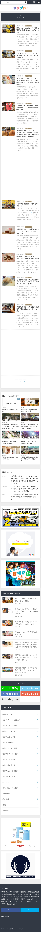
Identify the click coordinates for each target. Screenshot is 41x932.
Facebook (10, 909)
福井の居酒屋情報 (8, 765)
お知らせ (5, 810)
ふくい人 (5, 782)
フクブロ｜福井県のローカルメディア (13, 929)
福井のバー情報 (8, 742)
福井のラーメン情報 (9, 748)
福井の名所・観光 (8, 776)
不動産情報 (6, 793)
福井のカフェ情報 (8, 737)
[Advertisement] (20, 176)
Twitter (30, 909)
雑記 (4, 805)
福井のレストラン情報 (10, 754)
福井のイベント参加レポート (12, 720)
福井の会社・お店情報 (10, 771)
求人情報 (5, 799)
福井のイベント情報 (9, 725)
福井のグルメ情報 (8, 731)
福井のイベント (8, 714)
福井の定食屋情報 (8, 759)
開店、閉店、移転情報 (10, 788)
